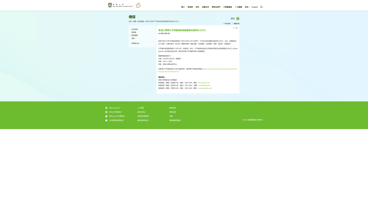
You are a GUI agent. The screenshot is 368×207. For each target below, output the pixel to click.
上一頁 (235, 28)
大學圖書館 (227, 7)
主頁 (130, 21)
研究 (197, 7)
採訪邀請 (141, 21)
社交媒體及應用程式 (116, 120)
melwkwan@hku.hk (204, 88)
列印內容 (227, 23)
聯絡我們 (172, 108)
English (255, 7)
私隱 (171, 116)
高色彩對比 (141, 112)
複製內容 (236, 23)
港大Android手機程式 (117, 116)
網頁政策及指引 (143, 120)
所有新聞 (134, 29)
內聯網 (239, 7)
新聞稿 (133, 32)
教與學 (190, 7)
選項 (233, 18)
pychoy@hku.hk (203, 83)
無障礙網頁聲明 (175, 120)
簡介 (183, 7)
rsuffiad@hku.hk (204, 85)
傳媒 (134, 21)
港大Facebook (114, 108)
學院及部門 (216, 7)
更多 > (247, 7)
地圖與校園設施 (143, 116)
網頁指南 (172, 112)
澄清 (133, 38)
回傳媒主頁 (135, 43)
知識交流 (205, 7)
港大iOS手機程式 (115, 112)
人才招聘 (140, 108)
